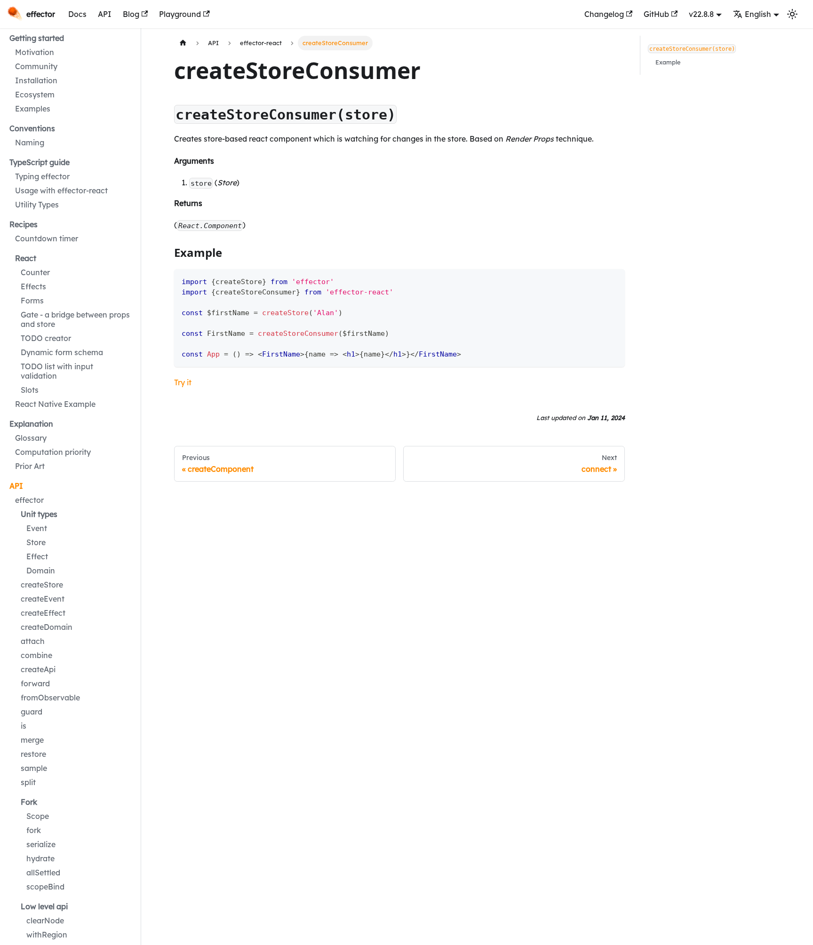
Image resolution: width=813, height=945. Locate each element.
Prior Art (30, 466)
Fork (29, 802)
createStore (42, 584)
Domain (40, 570)
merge (32, 740)
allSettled (43, 872)
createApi (38, 669)
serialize (41, 844)
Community (36, 66)
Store (36, 542)
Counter (35, 272)
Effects (33, 286)
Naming (29, 142)
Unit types (39, 514)
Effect (37, 556)
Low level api (44, 906)
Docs (77, 14)
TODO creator (46, 338)
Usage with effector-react (61, 190)
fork (33, 830)
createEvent (42, 599)
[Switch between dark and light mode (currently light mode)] (792, 14)
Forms (32, 300)
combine (36, 655)
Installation (36, 80)
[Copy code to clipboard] (613, 280)
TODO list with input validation (57, 371)
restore (33, 754)
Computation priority (53, 452)
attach (33, 641)
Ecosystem (35, 94)
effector (29, 500)
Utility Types (37, 204)
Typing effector (42, 176)
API (105, 14)
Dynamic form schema (62, 352)
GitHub (656, 14)
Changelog (604, 14)
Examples (32, 108)
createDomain (46, 627)
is (23, 726)
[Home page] (183, 43)
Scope (37, 816)
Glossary (31, 438)
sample (34, 768)
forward (35, 683)
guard (31, 711)
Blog (131, 14)
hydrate (40, 858)
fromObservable (50, 697)
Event (36, 528)
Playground (180, 14)
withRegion (46, 934)
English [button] (758, 14)
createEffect (43, 613)
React (25, 258)
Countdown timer (46, 238)
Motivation (34, 52)
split (28, 782)
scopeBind (45, 886)
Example (668, 62)
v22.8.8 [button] (701, 14)
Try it (182, 382)
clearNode (45, 920)
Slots (30, 390)
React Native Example (55, 404)
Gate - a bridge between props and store (75, 319)
